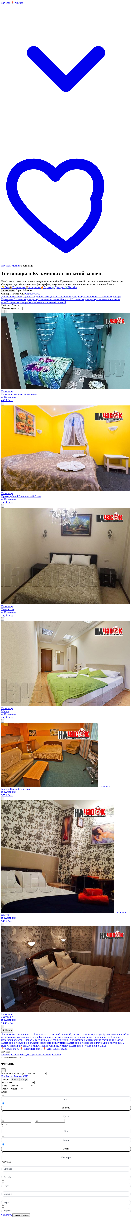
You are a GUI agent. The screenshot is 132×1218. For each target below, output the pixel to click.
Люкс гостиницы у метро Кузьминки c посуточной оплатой (74, 1045)
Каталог (15, 1054)
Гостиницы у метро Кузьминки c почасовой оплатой (42, 299)
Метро (6, 1079)
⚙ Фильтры (8, 290)
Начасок (5, 265)
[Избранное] (66, 262)
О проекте (34, 1054)
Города (24, 1054)
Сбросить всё (32, 293)
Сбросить (6, 1214)
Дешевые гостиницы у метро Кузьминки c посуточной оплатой (41, 1037)
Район (15, 1079)
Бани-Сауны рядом (55, 1048)
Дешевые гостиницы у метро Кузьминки (23, 296)
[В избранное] (2, 403)
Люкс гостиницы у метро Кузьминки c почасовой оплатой (71, 1042)
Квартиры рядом (31, 1048)
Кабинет (56, 1054)
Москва (16, 265)
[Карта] (6, 311)
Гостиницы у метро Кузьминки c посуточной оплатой (36, 302)
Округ (24, 1079)
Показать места (21, 1215)
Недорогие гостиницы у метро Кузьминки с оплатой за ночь (56, 1040)
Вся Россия (7, 1076)
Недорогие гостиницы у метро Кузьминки (69, 296)
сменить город (18, 1073)
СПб (25, 1076)
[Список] (2, 311)
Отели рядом (10, 1048)
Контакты (45, 1054)
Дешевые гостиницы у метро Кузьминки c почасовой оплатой (35, 1034)
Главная (5, 1054)
